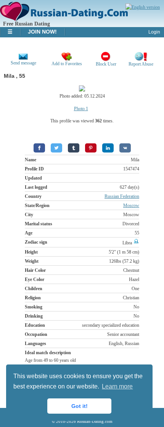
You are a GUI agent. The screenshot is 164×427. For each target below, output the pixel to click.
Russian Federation (122, 196)
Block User (106, 64)
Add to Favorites (66, 63)
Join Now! (42, 32)
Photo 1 (81, 108)
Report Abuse (141, 64)
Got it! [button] (79, 406)
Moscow (131, 205)
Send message (23, 63)
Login (154, 32)
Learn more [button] (117, 386)
